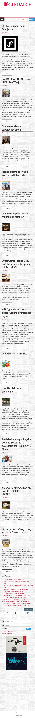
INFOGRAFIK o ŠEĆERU (14, 354)
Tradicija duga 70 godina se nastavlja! (14, 580)
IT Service (20, 715)
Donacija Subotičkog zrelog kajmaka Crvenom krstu (16, 531)
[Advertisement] (17, 689)
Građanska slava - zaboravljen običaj (11, 128)
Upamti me (6, 628)
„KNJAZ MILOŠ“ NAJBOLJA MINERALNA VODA (17, 603)
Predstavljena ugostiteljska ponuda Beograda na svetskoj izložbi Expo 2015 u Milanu (16, 444)
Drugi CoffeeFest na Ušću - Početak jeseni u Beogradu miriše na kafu (16, 264)
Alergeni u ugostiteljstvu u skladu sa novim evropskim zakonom (18, 586)
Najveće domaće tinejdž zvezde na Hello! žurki (15, 173)
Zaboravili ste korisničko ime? (9, 632)
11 (5, 616)
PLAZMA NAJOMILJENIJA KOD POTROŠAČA (16, 601)
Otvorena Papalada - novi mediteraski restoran (15, 215)
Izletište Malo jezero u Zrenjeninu (13, 390)
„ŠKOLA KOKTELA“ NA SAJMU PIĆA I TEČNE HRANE (16, 583)
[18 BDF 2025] (16, 645)
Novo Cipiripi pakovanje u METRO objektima (16, 589)
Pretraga (31, 20)
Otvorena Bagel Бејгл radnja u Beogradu (15, 597)
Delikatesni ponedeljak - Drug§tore (15, 28)
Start (4, 613)
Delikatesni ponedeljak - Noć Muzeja (13, 591)
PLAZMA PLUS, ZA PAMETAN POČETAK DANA (17, 595)
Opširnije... (7, 74)
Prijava (28, 629)
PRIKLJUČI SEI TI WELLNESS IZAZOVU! (15, 599)
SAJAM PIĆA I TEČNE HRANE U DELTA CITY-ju (17, 81)
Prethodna (10, 613)
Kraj (15, 616)
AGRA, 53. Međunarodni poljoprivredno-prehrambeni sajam (17, 312)
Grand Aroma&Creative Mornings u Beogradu (16, 605)
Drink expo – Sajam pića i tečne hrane (14, 593)
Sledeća (10, 616)
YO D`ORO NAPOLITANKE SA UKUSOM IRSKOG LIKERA (16, 491)
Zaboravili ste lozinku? (7, 633)
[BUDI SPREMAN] (16, 661)
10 (3, 616)
